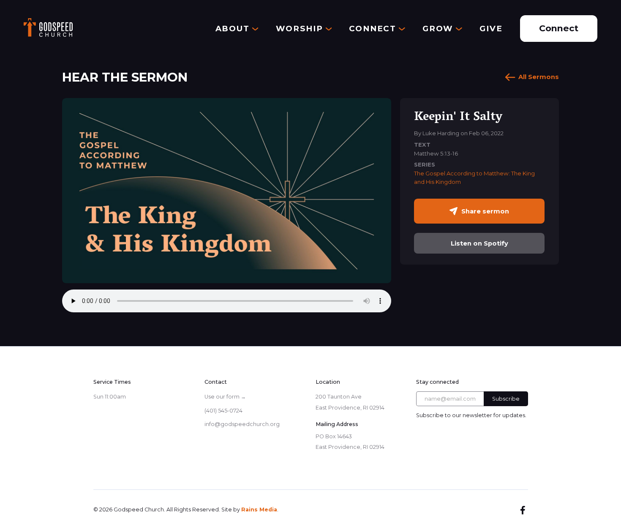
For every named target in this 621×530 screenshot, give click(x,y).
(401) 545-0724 (223, 410)
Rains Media (259, 509)
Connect (558, 28)
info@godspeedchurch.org (242, 424)
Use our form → (225, 396)
